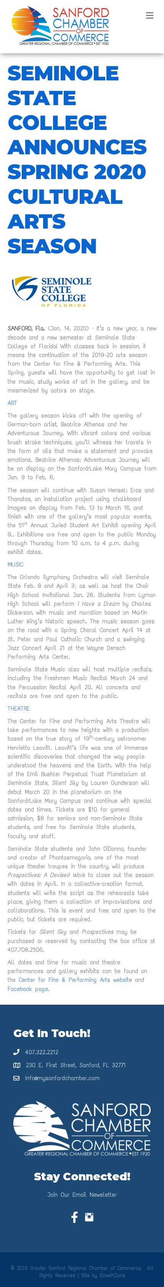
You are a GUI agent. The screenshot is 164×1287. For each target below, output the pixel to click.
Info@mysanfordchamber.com (62, 1078)
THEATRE (19, 708)
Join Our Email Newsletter (82, 1194)
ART (12, 403)
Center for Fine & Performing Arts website (75, 979)
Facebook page (28, 988)
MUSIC (15, 564)
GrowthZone (112, 1275)
